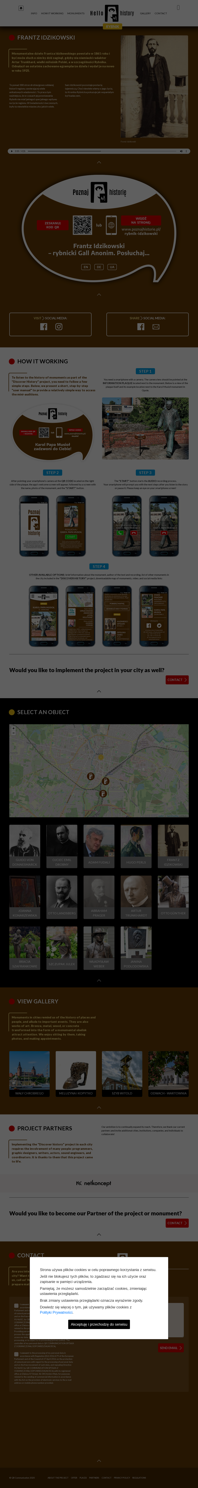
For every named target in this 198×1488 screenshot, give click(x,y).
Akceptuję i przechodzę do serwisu (99, 1324)
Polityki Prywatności (56, 1312)
